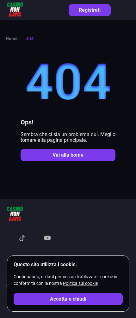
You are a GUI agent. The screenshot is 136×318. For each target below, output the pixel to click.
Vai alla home (68, 155)
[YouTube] (47, 239)
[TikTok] (22, 239)
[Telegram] (35, 239)
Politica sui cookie (80, 283)
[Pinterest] (60, 239)
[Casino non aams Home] (14, 10)
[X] (9, 239)
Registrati (90, 10)
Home (12, 38)
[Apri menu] (126, 10)
